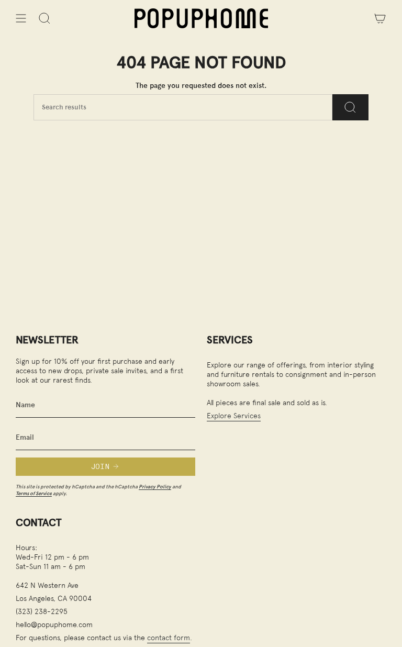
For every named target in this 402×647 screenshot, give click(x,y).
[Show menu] (20, 18)
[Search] (350, 107)
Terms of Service (34, 493)
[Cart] (380, 18)
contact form (168, 637)
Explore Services (234, 415)
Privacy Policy (155, 486)
